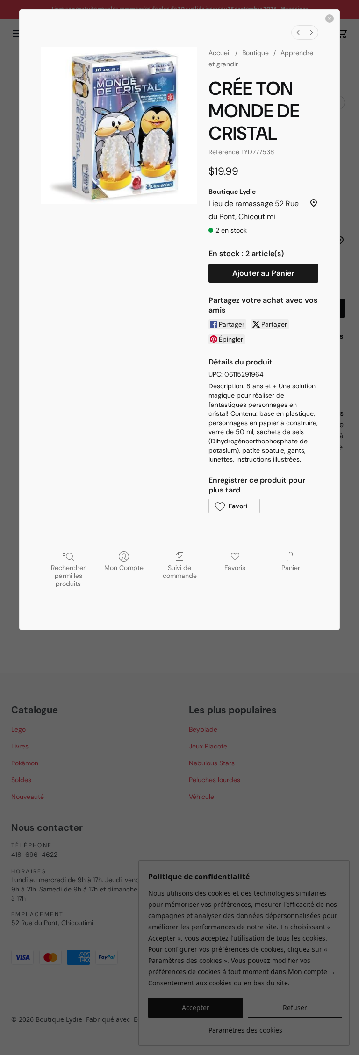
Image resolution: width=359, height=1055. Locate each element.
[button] (234, 506)
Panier (290, 567)
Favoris (234, 567)
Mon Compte (124, 567)
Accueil (219, 53)
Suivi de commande (180, 571)
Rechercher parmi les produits (68, 575)
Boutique (255, 53)
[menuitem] (298, 32)
